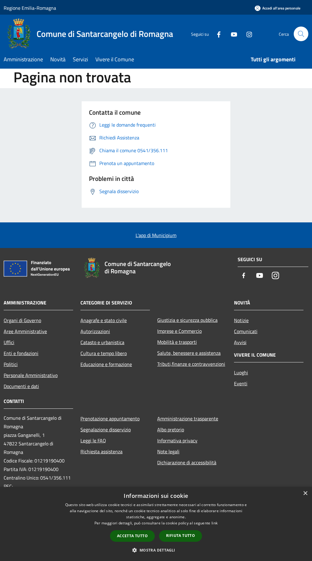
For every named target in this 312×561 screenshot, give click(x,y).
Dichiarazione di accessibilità (186, 462)
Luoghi (241, 372)
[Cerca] (301, 34)
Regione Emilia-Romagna (30, 8)
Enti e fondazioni (21, 353)
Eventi (240, 383)
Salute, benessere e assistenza (189, 353)
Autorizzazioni (95, 331)
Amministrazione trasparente (187, 418)
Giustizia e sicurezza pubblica (187, 320)
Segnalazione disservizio (105, 429)
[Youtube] (231, 34)
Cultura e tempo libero (103, 353)
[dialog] (156, 524)
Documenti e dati (21, 386)
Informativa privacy (177, 440)
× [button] (305, 493)
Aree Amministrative (25, 331)
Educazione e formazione (106, 364)
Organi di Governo (22, 320)
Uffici (9, 342)
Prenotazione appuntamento (110, 418)
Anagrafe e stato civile (103, 320)
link (214, 523)
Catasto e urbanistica (102, 342)
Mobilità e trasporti (177, 342)
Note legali (168, 451)
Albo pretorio (170, 429)
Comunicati (245, 331)
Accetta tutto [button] (132, 535)
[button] (156, 550)
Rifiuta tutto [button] (180, 535)
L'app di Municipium (156, 235)
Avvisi (240, 342)
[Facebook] (216, 34)
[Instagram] (247, 34)
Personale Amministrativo (31, 375)
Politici (11, 364)
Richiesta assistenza (101, 451)
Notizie (241, 320)
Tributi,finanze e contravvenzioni (191, 364)
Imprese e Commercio (179, 331)
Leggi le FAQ (93, 440)
